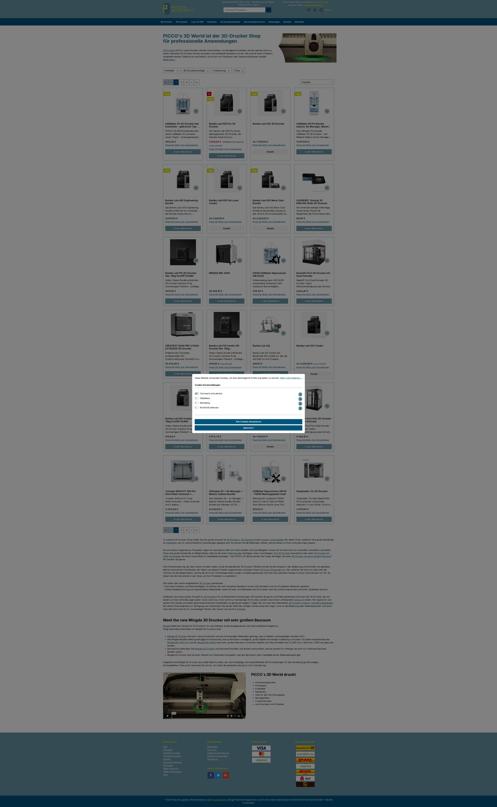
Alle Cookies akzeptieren (248, 421)
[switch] (197, 398)
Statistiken (205, 398)
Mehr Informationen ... (291, 378)
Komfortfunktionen (209, 407)
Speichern (248, 428)
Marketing (205, 403)
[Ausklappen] (300, 394)
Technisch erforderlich (211, 393)
